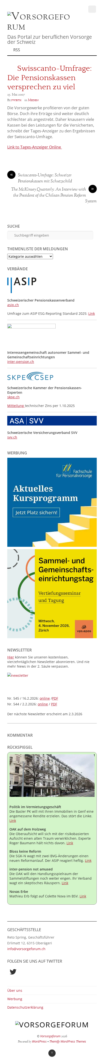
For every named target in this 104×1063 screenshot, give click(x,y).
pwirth (16, 100)
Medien (33, 100)
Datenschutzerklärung (25, 1007)
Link (91, 313)
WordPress (39, 1041)
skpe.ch (13, 397)
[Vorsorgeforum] (41, 27)
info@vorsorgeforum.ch (26, 949)
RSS (16, 49)
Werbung (14, 999)
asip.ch (13, 305)
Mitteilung (16, 405)
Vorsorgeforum (50, 1036)
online (45, 698)
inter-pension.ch (20, 361)
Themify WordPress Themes (67, 1041)
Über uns (14, 990)
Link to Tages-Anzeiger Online (34, 147)
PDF (55, 698)
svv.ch (12, 437)
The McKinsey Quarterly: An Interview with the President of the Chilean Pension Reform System (54, 195)
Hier (10, 657)
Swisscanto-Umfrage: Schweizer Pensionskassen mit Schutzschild (41, 178)
